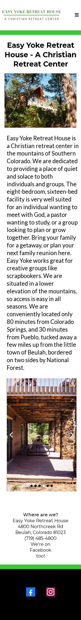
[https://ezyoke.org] (31, 15)
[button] (77, 15)
